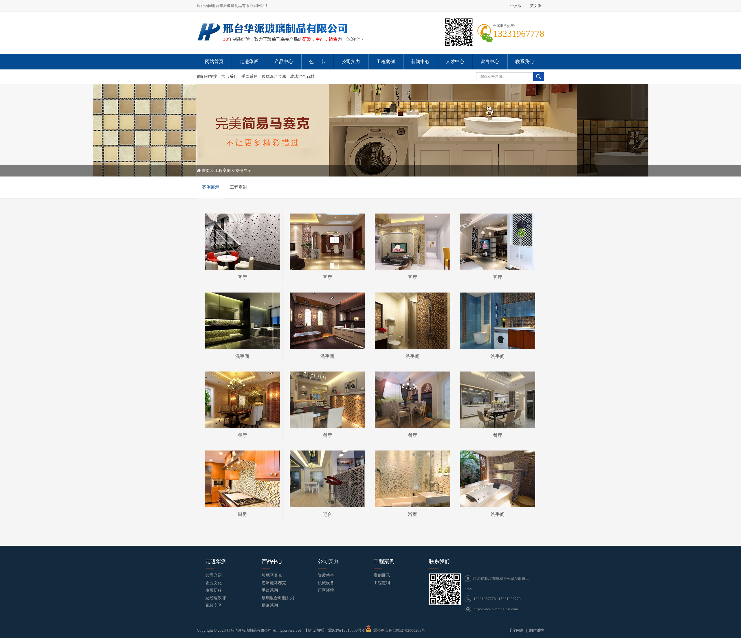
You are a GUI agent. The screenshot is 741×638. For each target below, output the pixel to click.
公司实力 (328, 561)
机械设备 (326, 583)
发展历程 (214, 590)
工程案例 (222, 170)
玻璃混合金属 (274, 76)
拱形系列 (229, 76)
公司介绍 (214, 575)
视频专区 (214, 605)
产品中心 (272, 561)
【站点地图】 (315, 630)
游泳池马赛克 (274, 583)
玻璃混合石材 (302, 76)
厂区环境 (326, 590)
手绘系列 (249, 76)
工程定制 (238, 187)
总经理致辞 (216, 598)
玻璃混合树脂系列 (278, 598)
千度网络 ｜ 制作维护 (526, 630)
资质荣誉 (326, 575)
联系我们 (439, 561)
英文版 (535, 5)
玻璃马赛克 (272, 575)
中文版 (516, 5)
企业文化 (214, 583)
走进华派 (216, 561)
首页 (206, 170)
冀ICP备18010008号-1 (346, 630)
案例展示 (243, 170)
